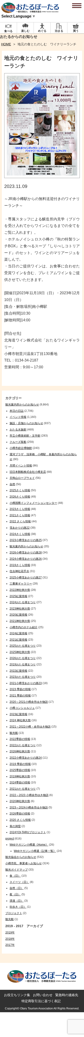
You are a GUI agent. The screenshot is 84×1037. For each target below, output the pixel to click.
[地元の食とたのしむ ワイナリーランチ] (42, 177)
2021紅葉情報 (18, 639)
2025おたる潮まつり (23, 645)
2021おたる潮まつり (23, 788)
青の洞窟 (15, 826)
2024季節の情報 (20, 782)
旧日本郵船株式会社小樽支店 (28, 472)
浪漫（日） (17, 900)
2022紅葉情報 (18, 670)
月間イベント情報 (21, 465)
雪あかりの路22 (20, 527)
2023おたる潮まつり (23, 676)
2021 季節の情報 (20, 695)
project (9, 838)
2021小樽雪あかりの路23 (26, 683)
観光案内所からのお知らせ (22, 404)
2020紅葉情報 (18, 614)
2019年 (10, 932)
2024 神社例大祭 (20, 720)
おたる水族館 (18, 429)
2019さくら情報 (20, 565)
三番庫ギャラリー (21, 583)
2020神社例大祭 (20, 801)
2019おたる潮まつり (23, 664)
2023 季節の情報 (20, 689)
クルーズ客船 (18, 442)
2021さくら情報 (20, 515)
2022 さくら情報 (20, 521)
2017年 (10, 945)
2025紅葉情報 (18, 596)
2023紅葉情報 (18, 714)
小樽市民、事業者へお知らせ (23, 863)
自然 (12, 484)
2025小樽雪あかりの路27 (26, 577)
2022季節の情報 (20, 739)
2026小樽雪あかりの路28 (26, 552)
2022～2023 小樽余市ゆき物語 (29, 795)
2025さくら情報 (20, 490)
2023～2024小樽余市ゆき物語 (29, 807)
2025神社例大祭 (20, 652)
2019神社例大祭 (20, 776)
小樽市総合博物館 (21, 448)
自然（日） (17, 888)
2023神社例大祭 (20, 608)
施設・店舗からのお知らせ (26, 423)
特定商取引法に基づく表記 (41, 1001)
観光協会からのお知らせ (20, 857)
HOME (6, 44)
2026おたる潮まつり (23, 658)
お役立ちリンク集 (17, 995)
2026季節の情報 (20, 813)
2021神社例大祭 (20, 621)
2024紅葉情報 (18, 633)
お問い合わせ (42, 995)
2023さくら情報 (20, 509)
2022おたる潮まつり (23, 745)
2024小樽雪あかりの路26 (26, 558)
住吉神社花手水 (19, 571)
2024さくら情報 (20, 534)
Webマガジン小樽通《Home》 (29, 844)
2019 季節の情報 (20, 764)
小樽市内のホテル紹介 (24, 627)
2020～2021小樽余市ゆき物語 (29, 701)
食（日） (15, 875)
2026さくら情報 (20, 496)
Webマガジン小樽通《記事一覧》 (35, 851)
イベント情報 (18, 417)
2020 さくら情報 (20, 820)
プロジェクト (13, 913)
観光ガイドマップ (16, 869)
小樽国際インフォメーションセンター (33, 503)
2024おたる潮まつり (23, 602)
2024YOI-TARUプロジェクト (28, 832)
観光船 (14, 733)
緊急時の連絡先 (66, 995)
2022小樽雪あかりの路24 (26, 757)
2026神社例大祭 (20, 751)
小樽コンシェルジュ (22, 708)
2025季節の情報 (20, 770)
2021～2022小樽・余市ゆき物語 (30, 726)
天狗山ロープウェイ (22, 478)
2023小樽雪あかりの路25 (26, 540)
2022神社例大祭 (20, 590)
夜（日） (15, 894)
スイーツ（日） (19, 882)
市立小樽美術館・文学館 (25, 435)
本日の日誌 (17, 411)
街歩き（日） (18, 906)
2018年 (10, 938)
